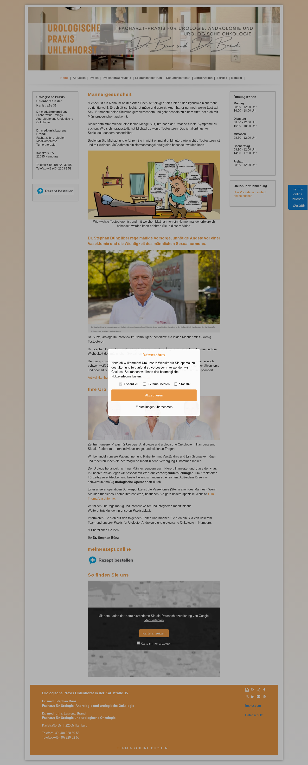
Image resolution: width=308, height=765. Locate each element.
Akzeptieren (154, 395)
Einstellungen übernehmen (154, 407)
